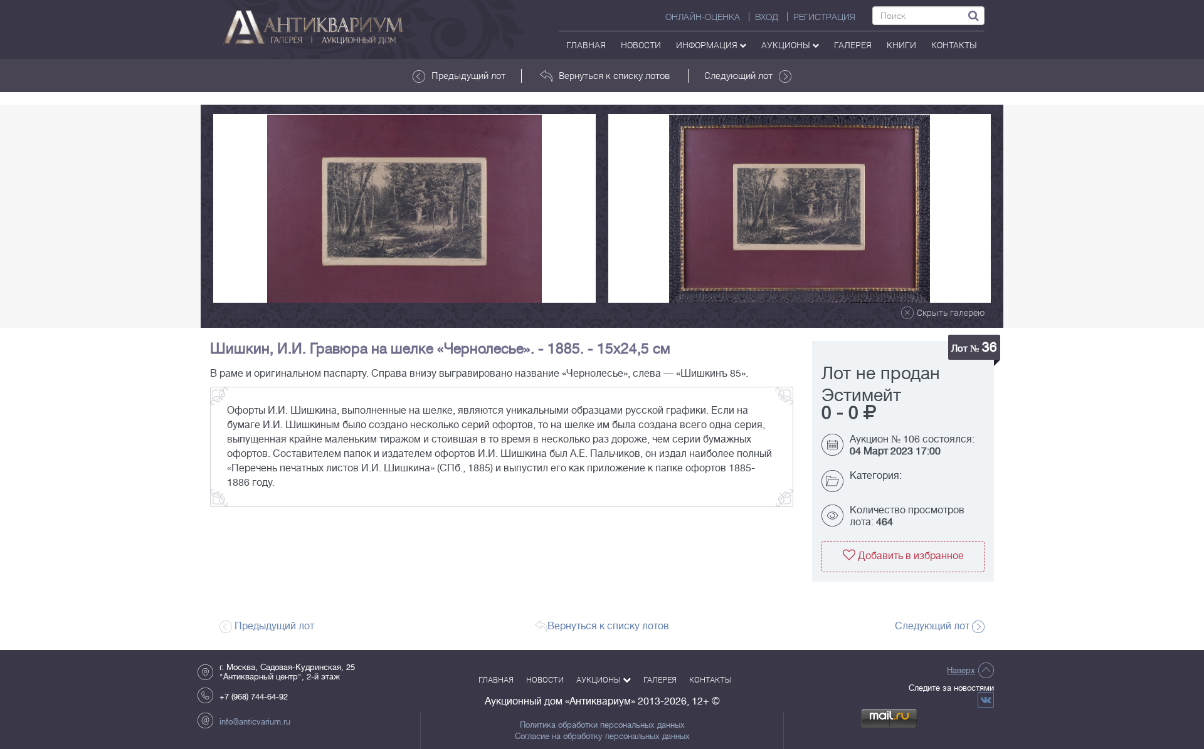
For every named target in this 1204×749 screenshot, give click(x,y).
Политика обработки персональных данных (602, 725)
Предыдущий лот (468, 75)
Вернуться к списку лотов (614, 75)
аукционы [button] (786, 45)
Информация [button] (707, 45)
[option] (404, 208)
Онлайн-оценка (702, 17)
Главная (586, 45)
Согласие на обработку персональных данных (602, 736)
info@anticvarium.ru (254, 721)
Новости (641, 45)
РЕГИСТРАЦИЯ (824, 17)
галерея (853, 45)
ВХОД (766, 17)
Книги (901, 45)
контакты (954, 45)
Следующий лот (738, 75)
